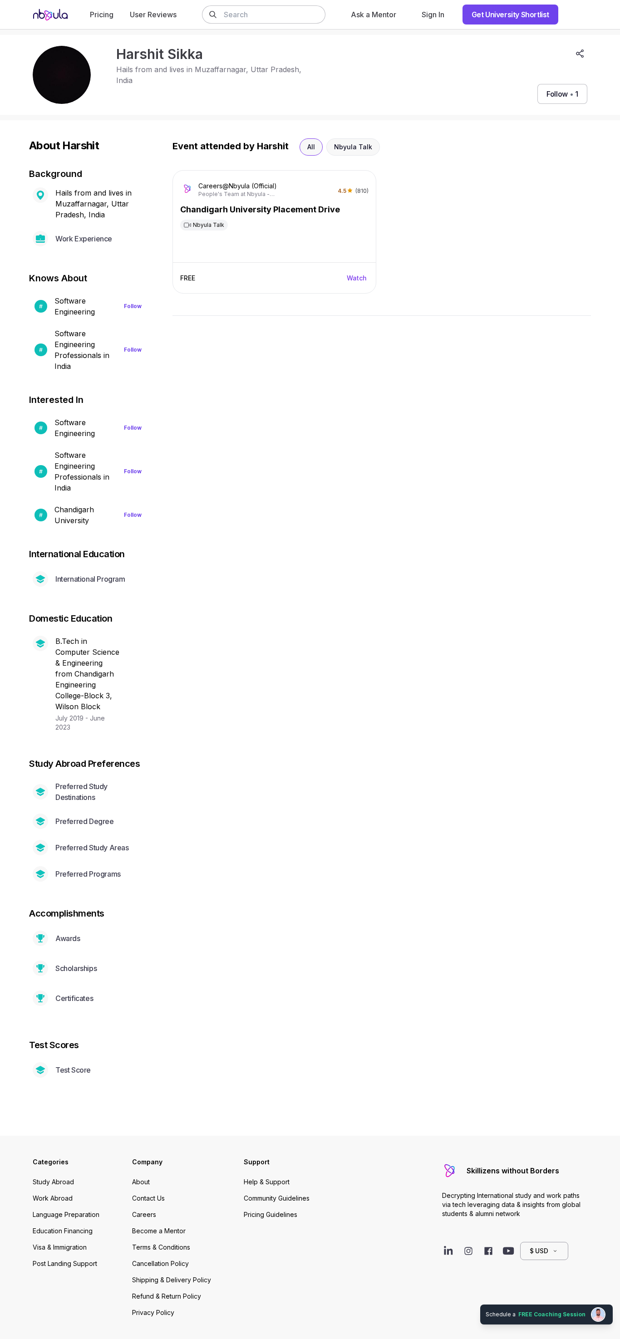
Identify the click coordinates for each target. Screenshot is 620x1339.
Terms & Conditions (161, 1247)
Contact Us (148, 1198)
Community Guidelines (277, 1198)
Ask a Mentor (373, 14)
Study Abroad (53, 1182)
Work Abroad (53, 1198)
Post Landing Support (65, 1263)
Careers (144, 1214)
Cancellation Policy (160, 1263)
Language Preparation (66, 1214)
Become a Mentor (159, 1231)
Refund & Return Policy (166, 1296)
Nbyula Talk (353, 147)
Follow (133, 306)
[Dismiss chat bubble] (611, 1305)
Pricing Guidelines (270, 1214)
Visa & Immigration (60, 1247)
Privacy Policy (153, 1312)
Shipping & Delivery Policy (171, 1280)
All (311, 147)
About (141, 1182)
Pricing (101, 14)
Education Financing (63, 1231)
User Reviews (153, 14)
